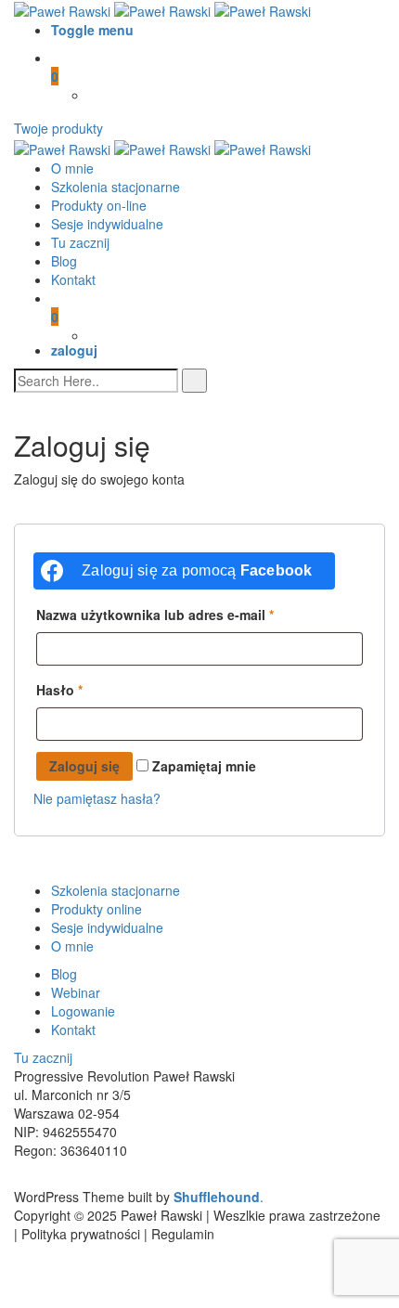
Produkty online (96, 909)
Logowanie (83, 1011)
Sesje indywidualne (107, 223)
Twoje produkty (58, 128)
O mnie (72, 168)
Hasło (59, 689)
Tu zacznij (80, 242)
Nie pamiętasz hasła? (97, 798)
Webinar (75, 992)
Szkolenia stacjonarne (115, 186)
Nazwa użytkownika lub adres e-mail (155, 614)
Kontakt (73, 279)
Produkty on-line (99, 205)
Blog (64, 261)
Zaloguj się (84, 766)
